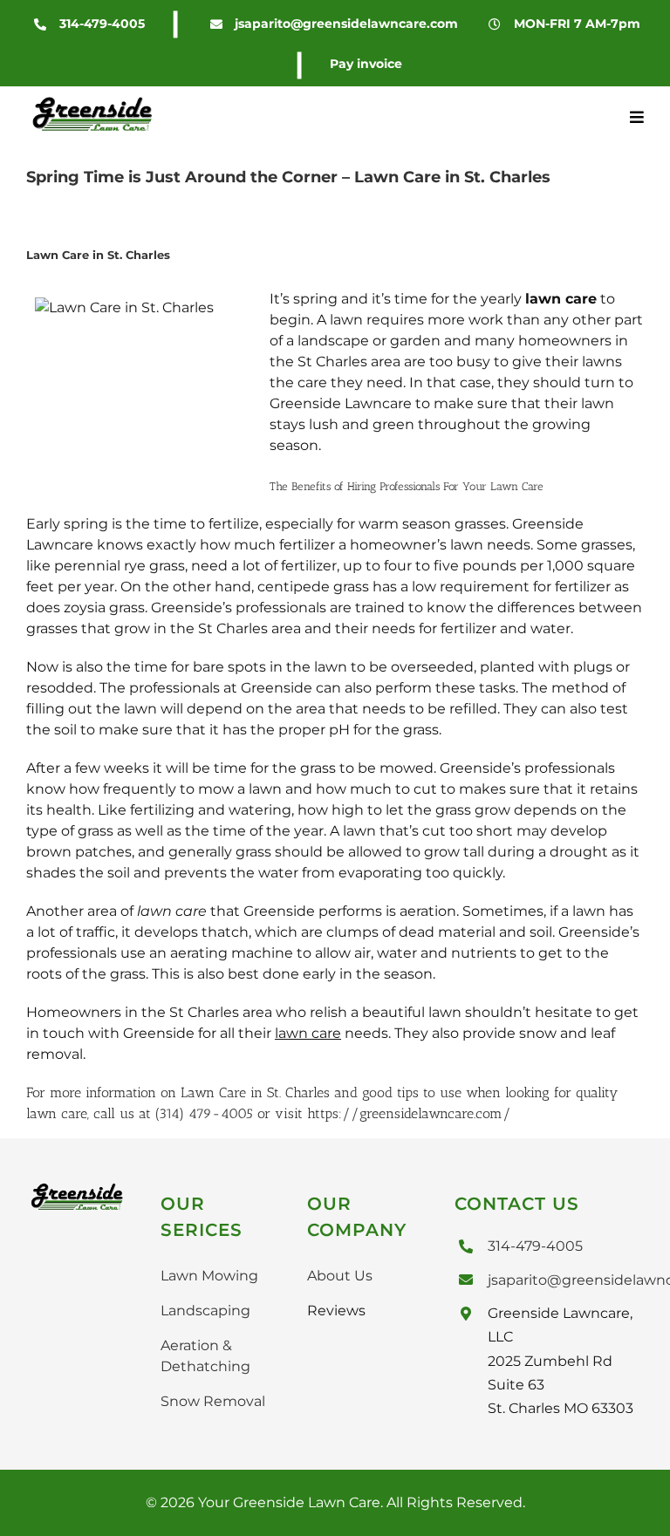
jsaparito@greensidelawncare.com (346, 23)
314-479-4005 (102, 23)
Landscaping (205, 1310)
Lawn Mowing (209, 1275)
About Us (340, 1275)
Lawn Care (213, 1092)
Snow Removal (213, 1401)
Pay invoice (366, 64)
